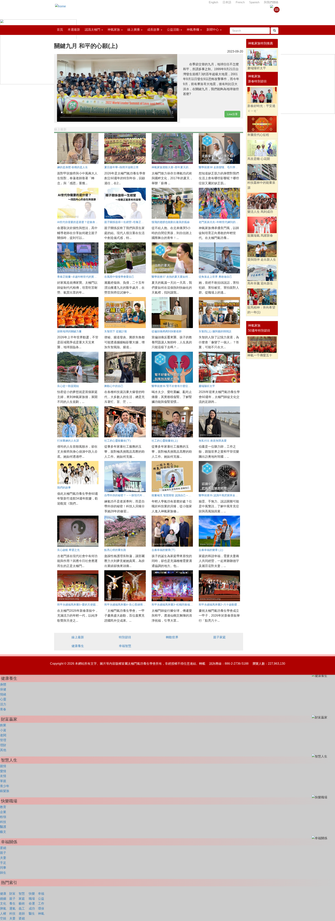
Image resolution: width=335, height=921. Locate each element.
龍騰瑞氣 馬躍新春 (260, 235)
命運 (32, 903)
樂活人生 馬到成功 (260, 211)
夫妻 (3, 857)
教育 (3, 807)
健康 (3, 893)
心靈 (3, 699)
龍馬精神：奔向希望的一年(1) (261, 310)
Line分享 (232, 114)
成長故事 (153, 29)
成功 (32, 908)
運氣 (12, 908)
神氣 (41, 913)
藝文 (3, 831)
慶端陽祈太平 (256, 68)
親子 (3, 852)
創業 (3, 725)
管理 (3, 740)
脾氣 (3, 908)
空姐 (3, 918)
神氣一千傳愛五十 (259, 355)
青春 (3, 709)
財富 (12, 893)
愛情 (3, 771)
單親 (3, 781)
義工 (22, 908)
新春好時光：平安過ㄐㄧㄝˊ (261, 108)
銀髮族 (4, 791)
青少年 (4, 786)
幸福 (41, 893)
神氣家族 (114, 29)
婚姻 (3, 898)
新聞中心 (212, 29)
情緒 (3, 694)
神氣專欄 (193, 29)
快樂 (32, 893)
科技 (3, 822)
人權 (3, 913)
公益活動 (173, 29)
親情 (3, 766)
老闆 (3, 735)
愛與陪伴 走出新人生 (261, 259)
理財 (3, 745)
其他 (3, 750)
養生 (12, 903)
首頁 (60, 29)
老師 (22, 913)
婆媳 (3, 847)
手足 (3, 862)
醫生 (32, 913)
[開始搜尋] (274, 30)
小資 (3, 730)
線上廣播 (133, 29)
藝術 (22, 903)
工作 (41, 903)
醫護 (3, 826)
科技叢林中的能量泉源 (261, 185)
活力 (3, 704)
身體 (3, 684)
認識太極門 (92, 29)
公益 (41, 898)
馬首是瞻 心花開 (258, 158)
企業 (3, 812)
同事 (3, 867)
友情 (3, 776)
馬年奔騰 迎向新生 (260, 283)
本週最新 (74, 29)
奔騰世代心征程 (258, 134)
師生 (3, 872)
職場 (32, 898)
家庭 (22, 898)
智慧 (22, 893)
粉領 (3, 816)
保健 (3, 689)
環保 (41, 908)
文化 (3, 903)
